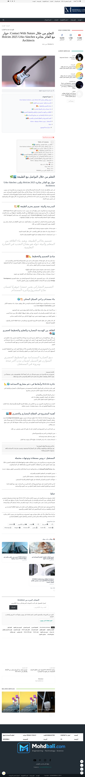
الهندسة (3, 25)
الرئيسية (8, 25)
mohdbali (50, 44)
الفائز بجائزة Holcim (26, 629)
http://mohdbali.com (39, 680)
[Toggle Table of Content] (51, 142)
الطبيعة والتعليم (42, 629)
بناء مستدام (52, 632)
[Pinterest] (10, 1)
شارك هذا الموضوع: (45, 127)
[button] (3, 20)
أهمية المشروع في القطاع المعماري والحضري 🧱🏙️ (38, 118)
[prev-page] (53, 715)
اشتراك (13, 607)
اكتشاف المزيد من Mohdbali (43, 170)
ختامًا (50, 124)
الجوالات (73, 91)
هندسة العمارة (5, 29)
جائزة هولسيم (19, 632)
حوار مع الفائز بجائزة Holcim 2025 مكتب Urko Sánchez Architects (35, 100)
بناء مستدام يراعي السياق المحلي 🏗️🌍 (41, 109)
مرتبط (48, 168)
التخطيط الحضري (34, 627)
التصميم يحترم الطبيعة (17, 627)
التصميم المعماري (26, 627)
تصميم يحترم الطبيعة (44, 632)
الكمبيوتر (46, 707)
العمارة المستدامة (34, 629)
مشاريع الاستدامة (50, 634)
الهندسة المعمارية (17, 629)
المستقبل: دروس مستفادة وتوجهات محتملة (40, 121)
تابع (70, 34)
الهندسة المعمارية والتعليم (7, 629)
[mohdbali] (48, 680)
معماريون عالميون (42, 634)
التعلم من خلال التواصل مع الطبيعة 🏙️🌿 (42, 144)
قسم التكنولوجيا (72, 81)
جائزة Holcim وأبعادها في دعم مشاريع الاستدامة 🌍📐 (38, 115)
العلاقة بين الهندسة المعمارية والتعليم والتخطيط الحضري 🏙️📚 (36, 112)
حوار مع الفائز (12, 632)
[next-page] (51, 715)
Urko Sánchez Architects (45, 627)
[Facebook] (14, 1)
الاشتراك (79, 34)
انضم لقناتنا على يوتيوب (46, 620)
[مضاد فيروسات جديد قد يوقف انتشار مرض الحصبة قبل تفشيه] (10, 702)
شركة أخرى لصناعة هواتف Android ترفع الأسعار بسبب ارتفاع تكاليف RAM (68, 95)
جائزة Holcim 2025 (28, 632)
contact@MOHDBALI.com (45, 767)
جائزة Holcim (36, 632)
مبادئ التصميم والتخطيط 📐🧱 (43, 106)
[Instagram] (12, 1)
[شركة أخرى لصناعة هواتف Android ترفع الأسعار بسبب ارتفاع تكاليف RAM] (79, 94)
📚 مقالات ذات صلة (45, 164)
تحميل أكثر (71, 101)
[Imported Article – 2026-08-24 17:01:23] (46, 702)
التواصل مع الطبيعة (50, 629)
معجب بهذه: (47, 166)
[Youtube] (8, 1)
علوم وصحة (28, 707)
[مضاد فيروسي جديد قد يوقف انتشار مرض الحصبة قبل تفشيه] (28, 702)
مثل (62, 34)
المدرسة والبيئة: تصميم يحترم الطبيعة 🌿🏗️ (40, 103)
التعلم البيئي (9, 627)
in (81, 769)
